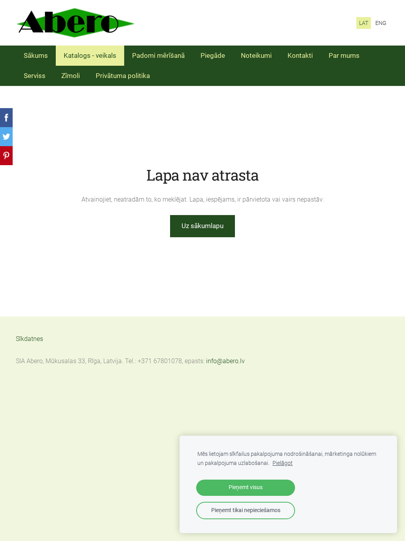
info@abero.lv (225, 361)
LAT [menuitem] (363, 23)
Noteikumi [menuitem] (256, 55)
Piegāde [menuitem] (213, 55)
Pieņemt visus (246, 487)
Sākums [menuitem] (36, 55)
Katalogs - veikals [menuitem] (90, 55)
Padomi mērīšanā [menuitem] (158, 55)
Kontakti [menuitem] (300, 55)
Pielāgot (283, 463)
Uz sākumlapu (202, 226)
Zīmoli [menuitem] (70, 76)
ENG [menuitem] (380, 23)
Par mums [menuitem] (344, 55)
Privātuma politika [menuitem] (123, 76)
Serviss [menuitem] (34, 76)
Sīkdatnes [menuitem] (29, 339)
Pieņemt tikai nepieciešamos (245, 510)
